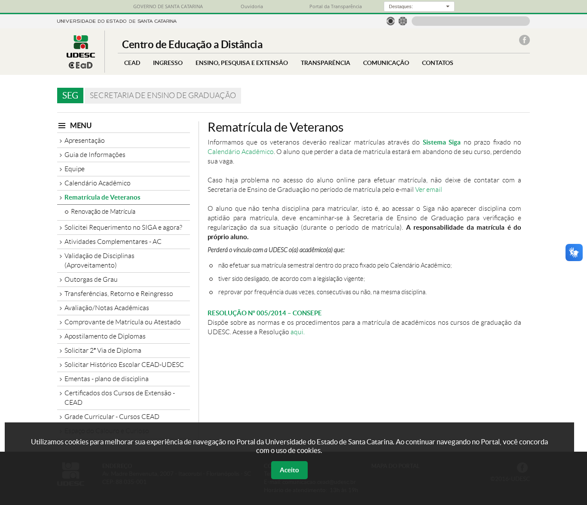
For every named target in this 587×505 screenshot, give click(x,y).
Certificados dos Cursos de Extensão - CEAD (119, 397)
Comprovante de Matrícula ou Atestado (122, 322)
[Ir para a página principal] (80, 66)
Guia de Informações (94, 154)
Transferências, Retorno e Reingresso (118, 293)
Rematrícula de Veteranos (102, 197)
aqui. (297, 332)
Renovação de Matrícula (103, 211)
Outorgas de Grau (91, 279)
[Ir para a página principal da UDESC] (117, 20)
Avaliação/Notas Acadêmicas (106, 307)
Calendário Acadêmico (97, 183)
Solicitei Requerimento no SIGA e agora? (123, 227)
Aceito (289, 470)
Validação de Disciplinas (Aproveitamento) (99, 260)
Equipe (74, 168)
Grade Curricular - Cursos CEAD (111, 416)
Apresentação (84, 140)
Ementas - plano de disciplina (106, 378)
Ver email (428, 189)
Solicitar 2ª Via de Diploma (102, 350)
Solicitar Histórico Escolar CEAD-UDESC (124, 364)
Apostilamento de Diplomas (105, 336)
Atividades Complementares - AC (113, 241)
